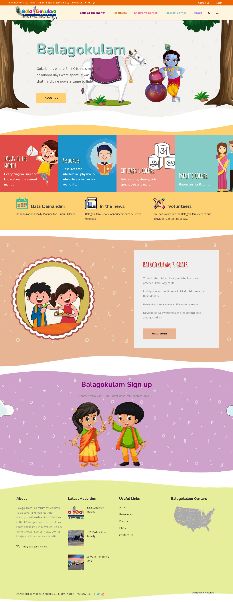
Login (219, 2)
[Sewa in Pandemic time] (76, 562)
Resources (126, 514)
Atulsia (210, 592)
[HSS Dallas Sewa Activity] (76, 538)
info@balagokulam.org (57, 2)
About (123, 507)
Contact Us (126, 535)
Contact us (203, 2)
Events (123, 521)
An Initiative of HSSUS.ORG (21, 2)
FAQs (122, 528)
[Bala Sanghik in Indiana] (76, 513)
